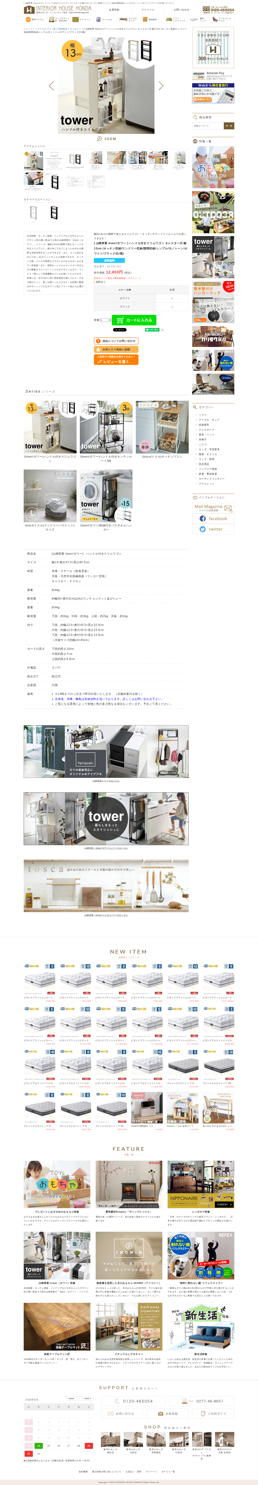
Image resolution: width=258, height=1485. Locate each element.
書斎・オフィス (208, 454)
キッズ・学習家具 (209, 449)
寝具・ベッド (206, 434)
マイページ (147, 9)
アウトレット (206, 483)
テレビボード (206, 429)
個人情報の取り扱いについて (106, 1471)
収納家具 (62, 29)
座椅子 (203, 439)
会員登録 (114, 9)
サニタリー (75, 29)
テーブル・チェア (209, 419)
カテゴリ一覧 (49, 29)
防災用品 (204, 464)
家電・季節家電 (208, 473)
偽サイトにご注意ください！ (17, 1477)
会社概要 (83, 1471)
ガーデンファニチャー (212, 478)
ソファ (203, 415)
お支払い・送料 (133, 1471)
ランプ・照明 (206, 459)
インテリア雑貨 (208, 469)
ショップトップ (31, 29)
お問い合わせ (182, 9)
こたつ (203, 444)
